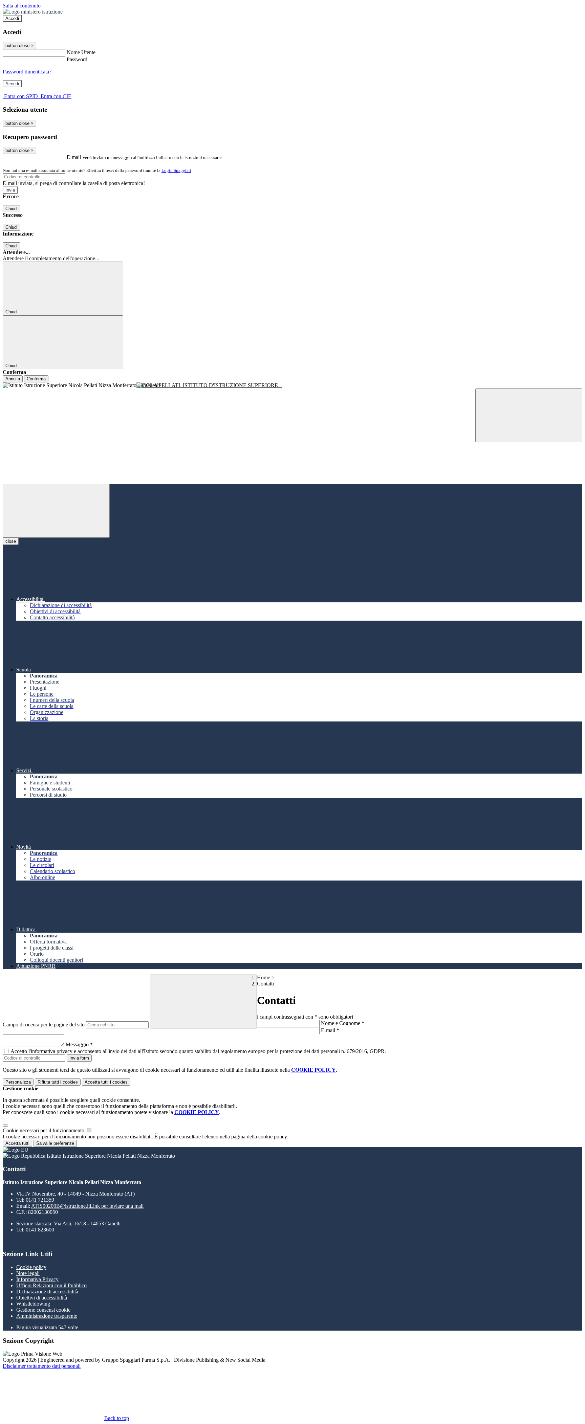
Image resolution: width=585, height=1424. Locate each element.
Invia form (79, 1058)
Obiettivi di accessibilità (41, 1297)
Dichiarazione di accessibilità (47, 1291)
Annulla (12, 378)
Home (263, 977)
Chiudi (11, 208)
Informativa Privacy (37, 1279)
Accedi (12, 18)
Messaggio (79, 1044)
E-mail (74, 157)
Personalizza (18, 1082)
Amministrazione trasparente (46, 1316)
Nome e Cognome (342, 1023)
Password (77, 59)
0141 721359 (40, 1200)
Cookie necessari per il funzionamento (44, 1130)
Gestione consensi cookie (43, 1310)
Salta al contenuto (22, 5)
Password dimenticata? (27, 71)
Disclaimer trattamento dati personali (42, 1366)
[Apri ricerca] (528, 415)
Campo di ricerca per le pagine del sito (44, 1024)
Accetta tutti (106, 1082)
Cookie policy (31, 1267)
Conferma (36, 378)
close (10, 541)
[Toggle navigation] (56, 511)
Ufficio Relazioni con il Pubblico (51, 1285)
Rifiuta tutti (58, 1082)
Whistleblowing (33, 1304)
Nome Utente (81, 52)
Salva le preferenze (55, 1143)
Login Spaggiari (176, 170)
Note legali (28, 1273)
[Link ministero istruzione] (33, 12)
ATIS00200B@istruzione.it (87, 1206)
